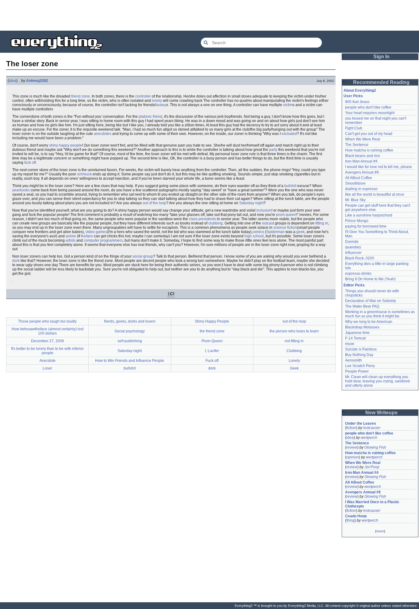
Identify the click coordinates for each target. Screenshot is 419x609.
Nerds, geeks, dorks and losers (130, 321)
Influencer (353, 253)
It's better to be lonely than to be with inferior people (47, 351)
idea (12, 81)
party (273, 149)
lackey (161, 105)
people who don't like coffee (368, 107)
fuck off (30, 162)
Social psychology (129, 331)
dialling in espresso (361, 189)
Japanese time (357, 333)
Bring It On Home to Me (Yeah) (370, 279)
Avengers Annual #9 (362, 172)
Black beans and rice (362, 156)
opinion (352, 457)
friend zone (80, 96)
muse (349, 344)
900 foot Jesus (357, 102)
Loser (47, 368)
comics (258, 232)
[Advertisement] (209, 15)
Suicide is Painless (361, 349)
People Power (357, 371)
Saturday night (251, 203)
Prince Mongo (356, 221)
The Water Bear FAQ (362, 306)
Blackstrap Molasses (362, 327)
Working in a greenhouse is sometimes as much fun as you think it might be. (380, 314)
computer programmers (103, 240)
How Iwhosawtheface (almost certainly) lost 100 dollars (47, 331)
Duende (352, 241)
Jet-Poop (371, 467)
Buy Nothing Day (359, 355)
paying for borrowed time (365, 226)
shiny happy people (65, 145)
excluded (289, 134)
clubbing (215, 223)
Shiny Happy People (212, 321)
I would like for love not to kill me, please (378, 167)
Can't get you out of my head (368, 134)
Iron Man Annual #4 (361, 161)
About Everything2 (360, 90)
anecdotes (102, 134)
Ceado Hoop (356, 516)
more (380, 531)
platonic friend (150, 116)
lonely (157, 100)
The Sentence (356, 145)
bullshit (290, 186)
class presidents (202, 219)
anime (71, 236)
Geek (294, 368)
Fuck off (212, 360)
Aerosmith (353, 360)
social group (143, 256)
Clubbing (294, 351)
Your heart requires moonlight (369, 113)
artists (70, 240)
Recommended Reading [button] (381, 82)
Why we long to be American (368, 322)
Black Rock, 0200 (359, 258)
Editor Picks (354, 285)
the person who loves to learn (294, 331)
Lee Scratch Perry (360, 366)
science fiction (285, 227)
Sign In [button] (381, 56)
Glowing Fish (375, 447)
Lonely (294, 360)
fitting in (321, 223)
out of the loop (154, 203)
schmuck (84, 174)
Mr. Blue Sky (355, 200)
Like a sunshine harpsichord (368, 215)
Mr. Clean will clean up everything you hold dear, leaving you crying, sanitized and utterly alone (378, 381)
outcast (268, 223)
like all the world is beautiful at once (374, 194)
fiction (351, 428)
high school (254, 236)
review (351, 447)
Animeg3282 (37, 81)
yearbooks (21, 190)
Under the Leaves (360, 423)
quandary (353, 247)
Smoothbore (355, 183)
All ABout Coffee (358, 178)
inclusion (263, 210)
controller (143, 96)
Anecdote (48, 360)
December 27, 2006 (47, 341)
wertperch (369, 437)
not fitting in (294, 341)
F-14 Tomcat (355, 338)
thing (350, 520)
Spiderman (275, 232)
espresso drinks (358, 273)
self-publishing (129, 341)
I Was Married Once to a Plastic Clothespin (372, 504)
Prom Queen (212, 341)
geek (300, 232)
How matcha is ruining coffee (369, 150)
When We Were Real (362, 139)
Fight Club (353, 128)
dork (16, 261)
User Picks (353, 96)
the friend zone (212, 331)
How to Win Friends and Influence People (129, 360)
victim (288, 105)
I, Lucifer (212, 351)
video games (96, 232)
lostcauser (371, 428)
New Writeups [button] (381, 412)
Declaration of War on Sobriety (370, 301)
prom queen (286, 215)
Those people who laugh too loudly (47, 321)
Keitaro (87, 236)
